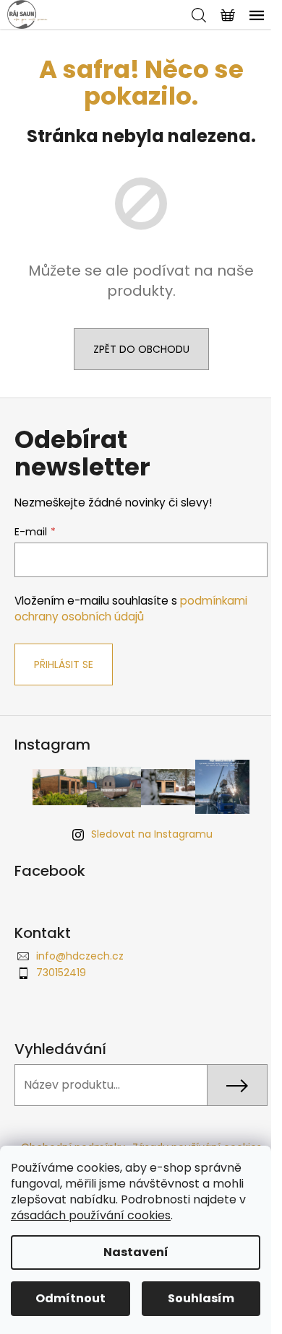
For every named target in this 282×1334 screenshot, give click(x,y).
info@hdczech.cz (80, 956)
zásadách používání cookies (91, 1215)
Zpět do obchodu (141, 349)
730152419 (61, 972)
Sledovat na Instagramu (152, 834)
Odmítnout (70, 1298)
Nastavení (135, 1252)
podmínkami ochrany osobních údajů (130, 608)
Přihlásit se (63, 664)
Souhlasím (201, 1298)
